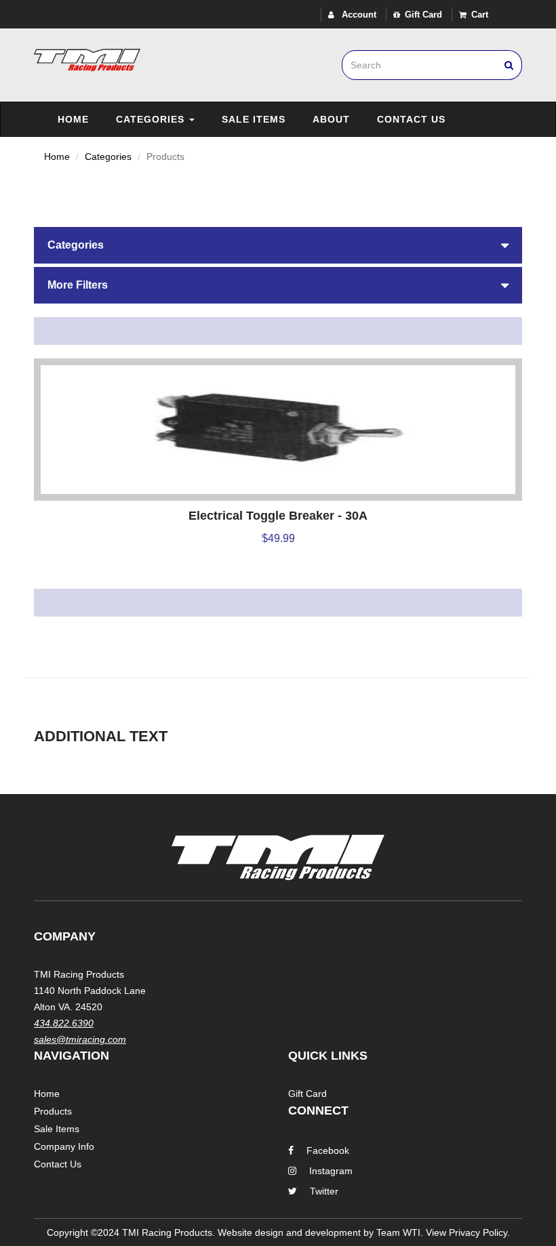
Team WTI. (399, 1232)
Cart (479, 14)
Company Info (64, 1146)
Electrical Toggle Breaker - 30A (278, 515)
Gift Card (423, 14)
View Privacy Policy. (468, 1232)
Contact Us (411, 119)
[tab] (278, 245)
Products (53, 1111)
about (331, 119)
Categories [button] (75, 245)
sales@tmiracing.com (80, 1039)
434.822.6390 (64, 1023)
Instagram (331, 1170)
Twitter (324, 1191)
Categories (152, 119)
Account (357, 14)
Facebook (327, 1150)
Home (73, 119)
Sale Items (253, 119)
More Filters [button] (77, 285)
